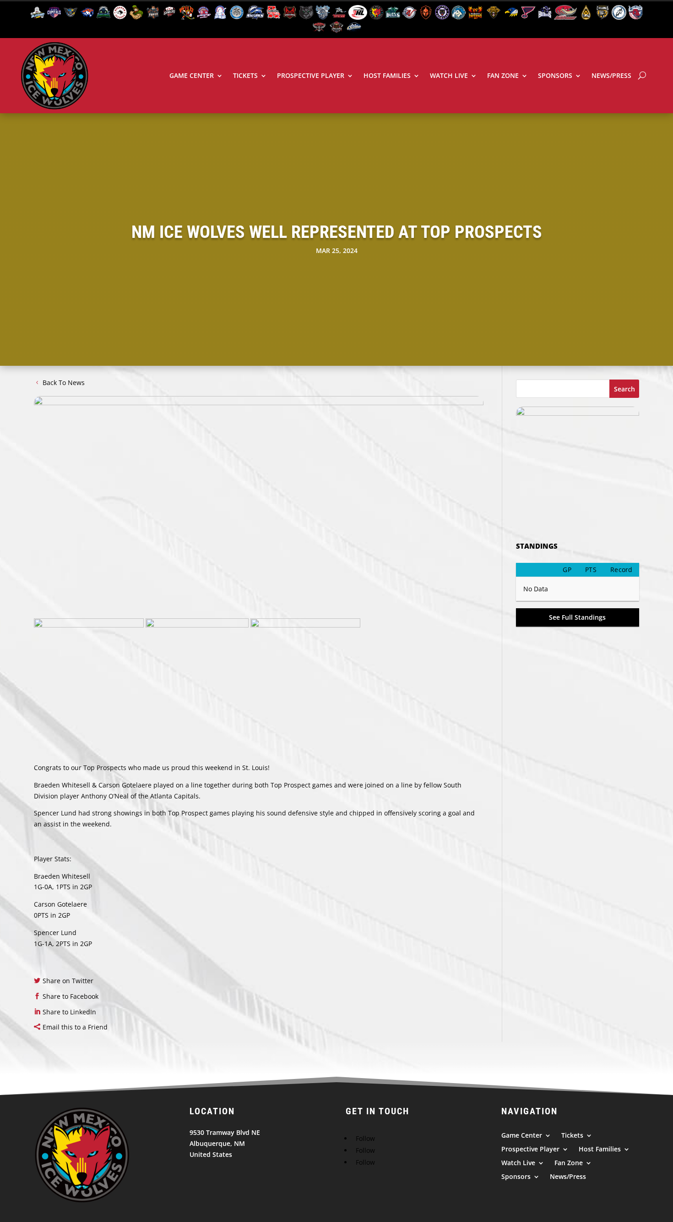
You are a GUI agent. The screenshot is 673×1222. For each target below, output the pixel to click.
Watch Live (449, 75)
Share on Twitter (68, 980)
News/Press (611, 75)
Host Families (387, 75)
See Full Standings (577, 617)
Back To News (64, 382)
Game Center (191, 75)
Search (624, 389)
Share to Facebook (70, 996)
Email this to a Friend (75, 1027)
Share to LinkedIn (69, 1011)
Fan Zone (503, 75)
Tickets (245, 75)
